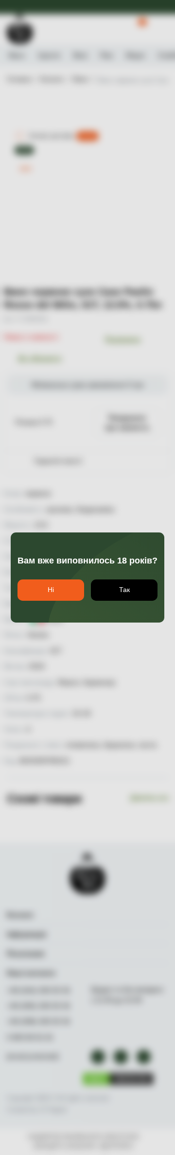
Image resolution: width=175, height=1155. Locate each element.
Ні (51, 589)
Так (124, 589)
